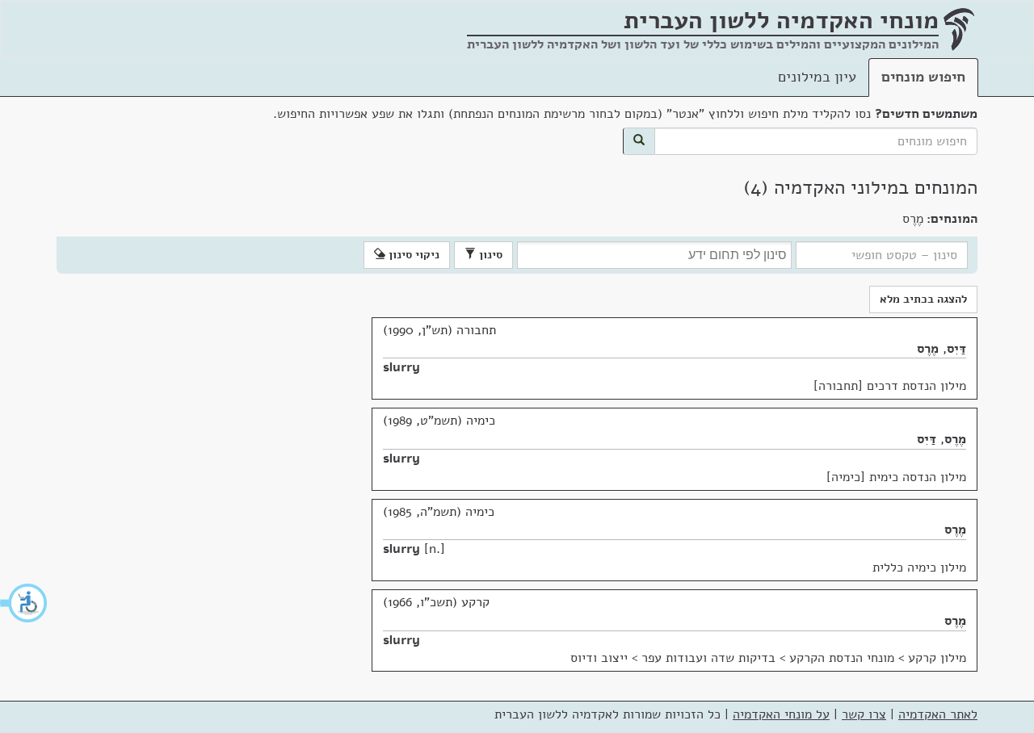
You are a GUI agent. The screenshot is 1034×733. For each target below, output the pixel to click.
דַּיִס (956, 349)
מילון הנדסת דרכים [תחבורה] (889, 386)
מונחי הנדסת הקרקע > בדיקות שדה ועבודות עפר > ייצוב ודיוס (732, 658)
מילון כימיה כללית (919, 567)
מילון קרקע (937, 658)
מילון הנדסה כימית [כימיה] (896, 477)
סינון (489, 254)
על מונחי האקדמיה (781, 714)
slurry (401, 367)
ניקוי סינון (412, 254)
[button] (24, 603)
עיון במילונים (817, 76)
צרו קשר (864, 714)
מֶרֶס (928, 349)
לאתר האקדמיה (937, 714)
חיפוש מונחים (923, 76)
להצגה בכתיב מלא (923, 299)
